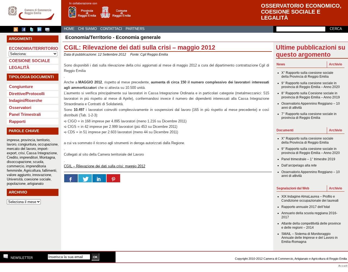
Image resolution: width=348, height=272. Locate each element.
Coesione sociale (29, 60)
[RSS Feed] (17, 30)
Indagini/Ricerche (25, 100)
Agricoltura (32, 170)
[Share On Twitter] (85, 178)
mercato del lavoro (21, 149)
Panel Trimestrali (25, 114)
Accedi (343, 266)
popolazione (16, 184)
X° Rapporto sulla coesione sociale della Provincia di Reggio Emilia (307, 74)
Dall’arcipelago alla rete (299, 165)
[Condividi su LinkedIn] (40, 30)
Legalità (19, 67)
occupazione (48, 144)
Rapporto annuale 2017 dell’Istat (305, 207)
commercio (15, 166)
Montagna (47, 157)
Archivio (335, 64)
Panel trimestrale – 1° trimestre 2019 (308, 159)
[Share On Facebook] (71, 178)
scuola (38, 162)
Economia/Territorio (33, 48)
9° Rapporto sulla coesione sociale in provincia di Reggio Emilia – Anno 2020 (310, 85)
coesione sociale (37, 179)
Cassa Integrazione (41, 153)
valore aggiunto (19, 175)
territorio (43, 140)
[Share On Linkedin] (99, 178)
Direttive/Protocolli (27, 93)
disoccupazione (19, 162)
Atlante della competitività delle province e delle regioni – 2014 (311, 225)
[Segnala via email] (48, 30)
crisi (21, 153)
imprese (13, 140)
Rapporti (17, 121)
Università (15, 179)
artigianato (35, 184)
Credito (12, 157)
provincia (28, 140)
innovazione (41, 175)
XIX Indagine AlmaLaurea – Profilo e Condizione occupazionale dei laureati (309, 198)
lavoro (11, 144)
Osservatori (20, 107)
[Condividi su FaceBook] (25, 30)
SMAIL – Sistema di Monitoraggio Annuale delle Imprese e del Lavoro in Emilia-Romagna (309, 238)
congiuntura (27, 144)
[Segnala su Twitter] (32, 30)
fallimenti (49, 170)
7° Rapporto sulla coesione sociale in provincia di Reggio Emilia (309, 116)
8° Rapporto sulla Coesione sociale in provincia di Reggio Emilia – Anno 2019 (310, 95)
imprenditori (29, 157)
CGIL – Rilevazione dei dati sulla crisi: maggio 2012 (104, 166)
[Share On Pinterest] (113, 178)
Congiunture (21, 86)
